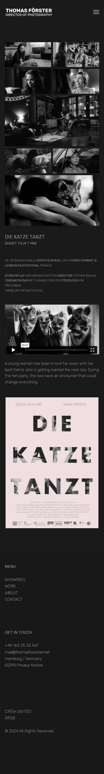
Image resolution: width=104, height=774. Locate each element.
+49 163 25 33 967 (21, 645)
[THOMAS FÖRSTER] (29, 12)
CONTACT (13, 599)
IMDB (10, 717)
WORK (10, 586)
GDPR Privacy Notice (24, 665)
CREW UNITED (18, 711)
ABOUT (11, 592)
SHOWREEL (15, 579)
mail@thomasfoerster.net (27, 652)
